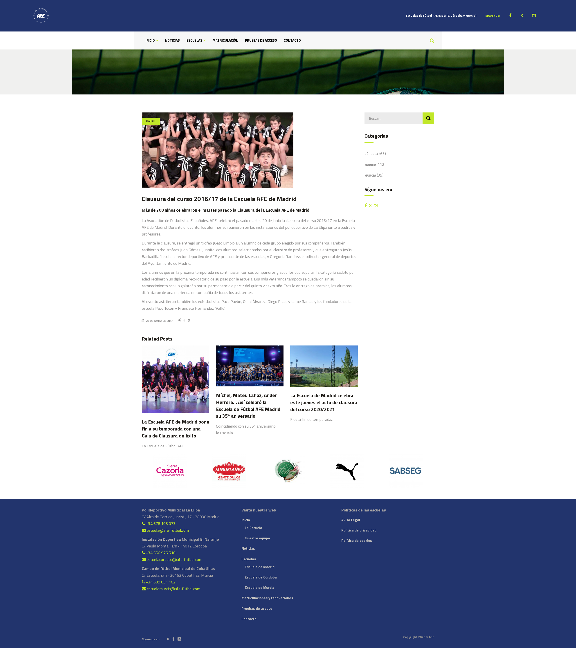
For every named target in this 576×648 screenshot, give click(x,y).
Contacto (248, 618)
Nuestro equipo (257, 538)
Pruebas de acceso (256, 608)
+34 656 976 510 (160, 553)
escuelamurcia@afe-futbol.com (173, 589)
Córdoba (371, 154)
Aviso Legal (350, 519)
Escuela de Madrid (259, 567)
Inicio (245, 519)
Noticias (248, 548)
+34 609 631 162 (160, 582)
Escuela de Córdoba (261, 577)
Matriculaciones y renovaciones (267, 598)
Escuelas (248, 559)
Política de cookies (356, 540)
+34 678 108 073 (160, 523)
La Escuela (253, 527)
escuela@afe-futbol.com (167, 530)
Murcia (370, 175)
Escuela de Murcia (259, 587)
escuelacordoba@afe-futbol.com (174, 559)
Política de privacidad (358, 530)
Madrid (150, 121)
